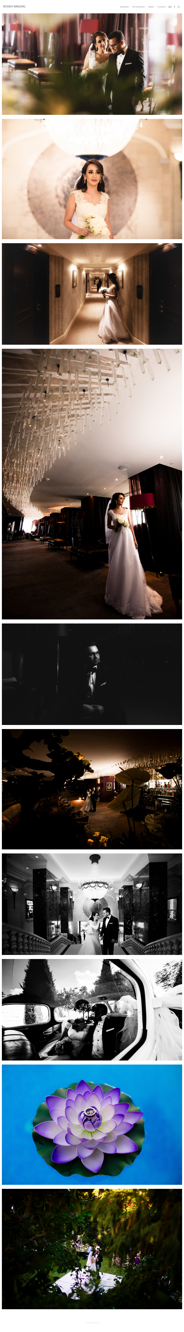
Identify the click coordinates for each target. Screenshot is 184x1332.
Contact (161, 7)
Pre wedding (138, 7)
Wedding (124, 7)
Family (151, 7)
